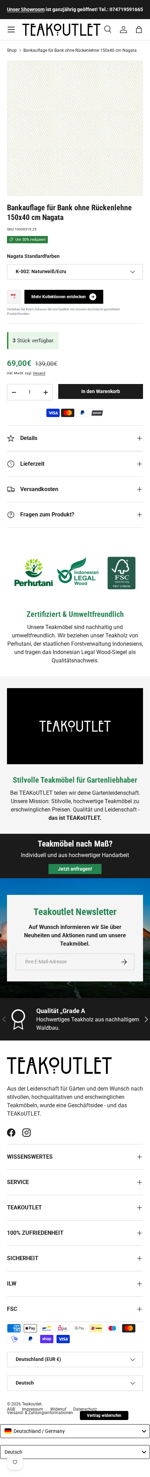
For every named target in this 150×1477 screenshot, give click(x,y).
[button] (139, 29)
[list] (75, 128)
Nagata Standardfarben (33, 256)
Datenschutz (85, 1409)
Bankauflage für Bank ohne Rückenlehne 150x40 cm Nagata (80, 50)
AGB (11, 1409)
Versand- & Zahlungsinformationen (40, 1412)
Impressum (32, 1409)
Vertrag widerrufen (104, 1415)
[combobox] (75, 1431)
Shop (12, 50)
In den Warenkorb (100, 391)
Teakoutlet (32, 1404)
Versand (39, 373)
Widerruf (58, 1409)
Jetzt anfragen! (75, 869)
